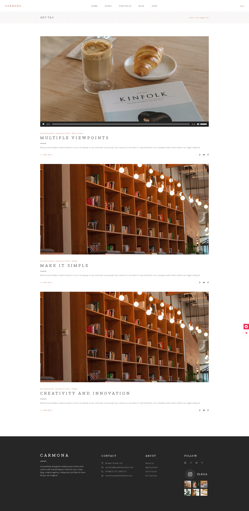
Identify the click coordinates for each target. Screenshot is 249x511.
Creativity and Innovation (85, 393)
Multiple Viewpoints (74, 137)
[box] (203, 492)
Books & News (77, 133)
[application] (124, 124)
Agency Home (151, 467)
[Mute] (198, 124)
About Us (149, 463)
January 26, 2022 (63, 133)
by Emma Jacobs (47, 133)
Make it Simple (64, 265)
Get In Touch (151, 471)
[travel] (187, 484)
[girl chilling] (195, 492)
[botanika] (187, 492)
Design (74, 261)
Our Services (151, 475)
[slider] (204, 124)
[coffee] (203, 484)
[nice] (195, 484)
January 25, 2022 (63, 389)
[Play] (43, 124)
